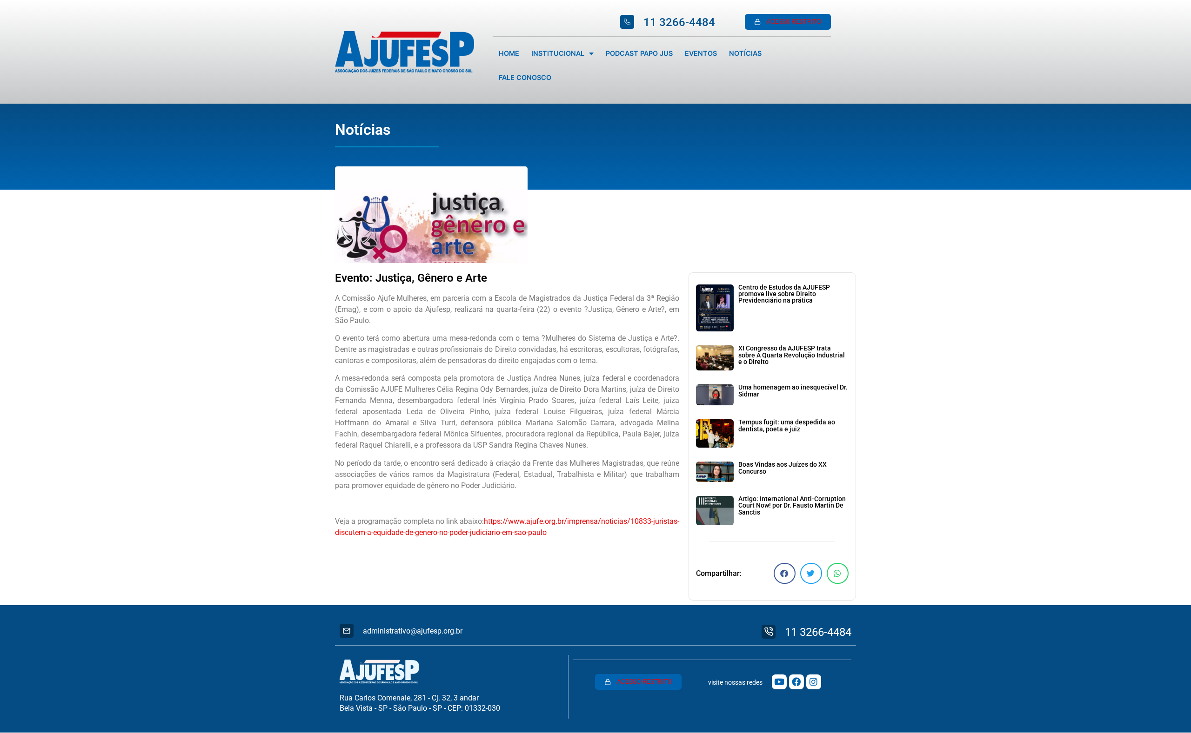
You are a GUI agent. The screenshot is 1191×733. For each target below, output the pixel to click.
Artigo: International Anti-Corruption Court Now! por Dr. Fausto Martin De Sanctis (792, 505)
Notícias (745, 53)
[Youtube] (779, 681)
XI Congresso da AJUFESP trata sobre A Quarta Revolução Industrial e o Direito (791, 355)
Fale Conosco (525, 77)
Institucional (557, 53)
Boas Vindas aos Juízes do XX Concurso (782, 468)
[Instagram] (813, 681)
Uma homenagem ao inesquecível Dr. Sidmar (793, 390)
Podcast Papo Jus (639, 53)
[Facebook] (796, 681)
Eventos (701, 53)
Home (509, 53)
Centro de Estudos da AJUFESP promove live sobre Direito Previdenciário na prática (784, 294)
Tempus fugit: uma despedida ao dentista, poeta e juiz (786, 425)
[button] (785, 573)
